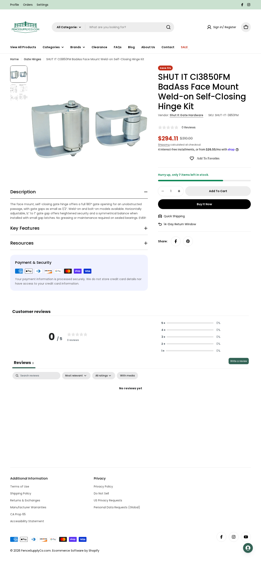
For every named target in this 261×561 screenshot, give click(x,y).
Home (14, 59)
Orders (28, 5)
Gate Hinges (32, 59)
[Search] (168, 27)
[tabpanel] (130, 402)
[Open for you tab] (248, 548)
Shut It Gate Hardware (186, 115)
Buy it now (204, 204)
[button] (190, 323)
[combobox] (113, 27)
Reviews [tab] (24, 362)
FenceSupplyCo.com (36, 551)
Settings (42, 5)
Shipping (164, 144)
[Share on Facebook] (176, 241)
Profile (14, 5)
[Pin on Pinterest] (188, 241)
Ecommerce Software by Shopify (75, 551)
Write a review (238, 361)
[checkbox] (127, 375)
